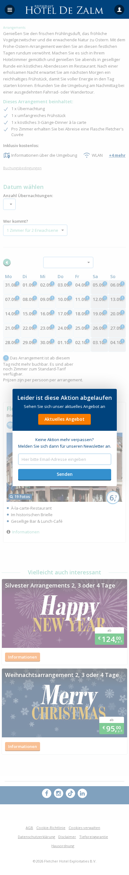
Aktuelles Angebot (64, 419)
